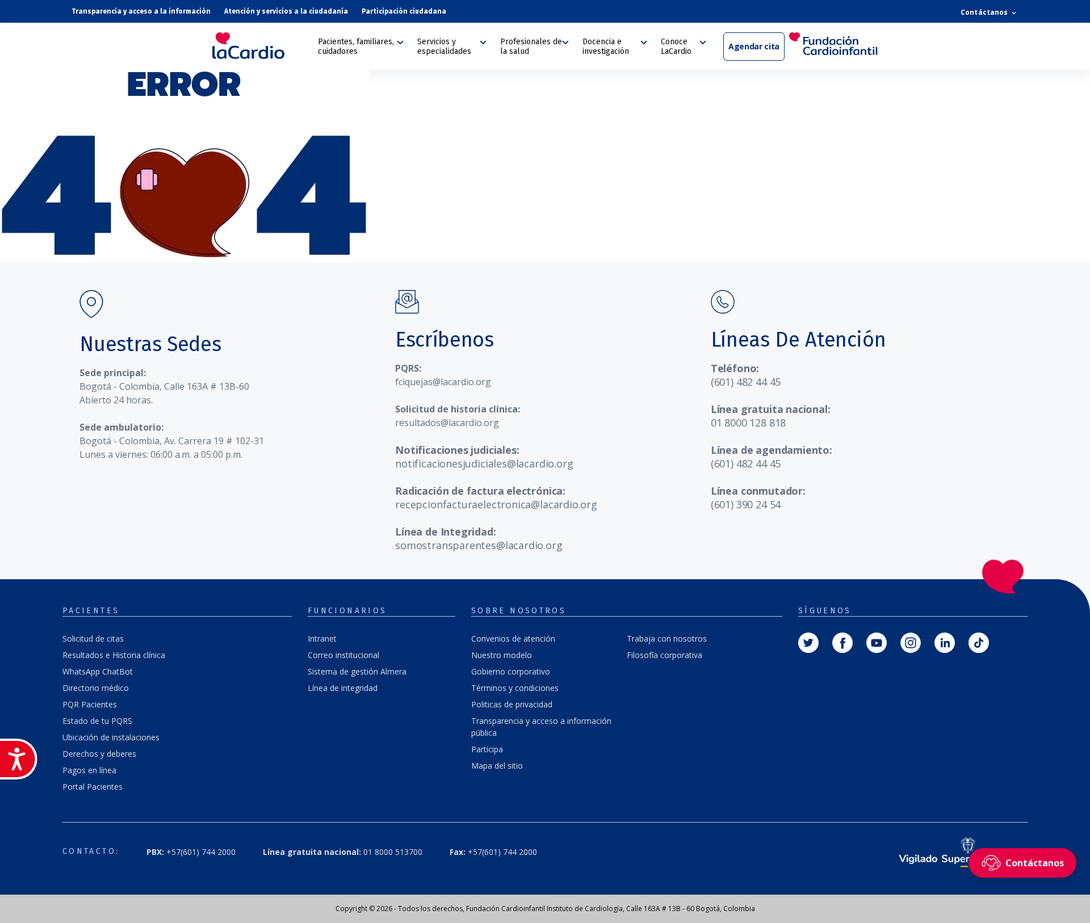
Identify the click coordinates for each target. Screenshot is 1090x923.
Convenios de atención (513, 638)
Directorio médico (95, 687)
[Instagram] (910, 641)
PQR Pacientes (89, 704)
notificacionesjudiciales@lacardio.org (484, 463)
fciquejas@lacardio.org (443, 382)
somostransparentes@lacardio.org (478, 545)
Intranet (322, 638)
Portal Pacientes (92, 786)
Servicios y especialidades (444, 46)
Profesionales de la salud (531, 46)
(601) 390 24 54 (746, 504)
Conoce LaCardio (676, 46)
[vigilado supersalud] (947, 851)
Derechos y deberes (99, 753)
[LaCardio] (261, 45)
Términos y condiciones (515, 687)
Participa (487, 749)
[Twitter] (808, 641)
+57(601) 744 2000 (493, 851)
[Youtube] (876, 641)
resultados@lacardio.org (447, 422)
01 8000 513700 (342, 851)
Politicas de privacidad (511, 704)
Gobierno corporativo (510, 671)
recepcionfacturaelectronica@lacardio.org (496, 504)
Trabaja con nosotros (667, 638)
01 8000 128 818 (748, 422)
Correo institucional (343, 655)
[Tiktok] (979, 641)
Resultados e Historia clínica (113, 655)
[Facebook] (842, 641)
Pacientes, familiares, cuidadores (356, 46)
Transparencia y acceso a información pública (541, 726)
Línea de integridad (343, 687)
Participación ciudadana (404, 11)
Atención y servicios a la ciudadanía (286, 11)
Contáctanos (985, 12)
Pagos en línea (89, 770)
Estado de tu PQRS (97, 720)
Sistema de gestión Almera (357, 671)
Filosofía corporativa (664, 655)
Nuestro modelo (501, 655)
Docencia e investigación (605, 46)
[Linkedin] (944, 641)
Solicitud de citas (93, 638)
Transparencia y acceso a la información (141, 11)
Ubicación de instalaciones (111, 737)
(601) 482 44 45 (746, 382)
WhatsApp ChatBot (97, 671)
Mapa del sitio (497, 765)
